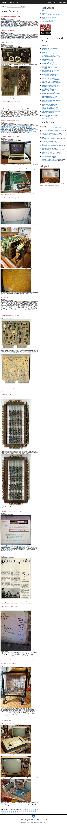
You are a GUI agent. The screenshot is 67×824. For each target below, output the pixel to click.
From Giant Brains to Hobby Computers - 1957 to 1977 (53, 149)
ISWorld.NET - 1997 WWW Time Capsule (11, 511)
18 (11, 810)
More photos (3, 98)
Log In (55, 2)
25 (25, 810)
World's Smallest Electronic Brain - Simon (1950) (52, 153)
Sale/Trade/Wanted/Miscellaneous (49, 17)
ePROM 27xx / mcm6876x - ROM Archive (11, 606)
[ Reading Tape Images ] (10, 20)
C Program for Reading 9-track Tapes (10, 101)
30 (35, 810)
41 (21, 811)
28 (31, 810)
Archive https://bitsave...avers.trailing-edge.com (15, 125)
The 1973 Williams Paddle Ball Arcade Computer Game (53, 135)
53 (9, 813)
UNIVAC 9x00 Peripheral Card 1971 (10, 315)
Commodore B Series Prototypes (49, 129)
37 (13, 811)
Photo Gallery (44, 18)
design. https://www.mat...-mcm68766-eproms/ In (17, 656)
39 (17, 811)
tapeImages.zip (9, 23)
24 (23, 810)
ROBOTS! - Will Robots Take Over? (49, 133)
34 (7, 811)
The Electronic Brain (46, 141)
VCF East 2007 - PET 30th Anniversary (50, 140)
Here (32, 301)
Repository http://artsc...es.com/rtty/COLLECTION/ (16, 128)
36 (11, 811)
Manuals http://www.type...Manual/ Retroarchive (16, 126)
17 (9, 810)
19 (13, 810)
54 (11, 813)
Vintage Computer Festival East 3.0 (49, 127)
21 (17, 810)
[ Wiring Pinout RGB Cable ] (10, 140)
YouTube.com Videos (46, 16)
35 (9, 811)
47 (33, 811)
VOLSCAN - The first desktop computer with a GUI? (53, 130)
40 (19, 811)
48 (35, 811)
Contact (49, 2)
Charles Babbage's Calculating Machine (50, 145)
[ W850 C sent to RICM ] (10, 46)
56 (15, 813)
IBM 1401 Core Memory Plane (8, 663)
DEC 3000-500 (24, 547)
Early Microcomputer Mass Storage (49, 160)
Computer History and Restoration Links (11, 120)
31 (1, 811)
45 (29, 811)
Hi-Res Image (9, 549)
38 (15, 811)
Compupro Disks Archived (7, 30)
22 (19, 810)
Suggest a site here (21, 124)
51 (5, 813)
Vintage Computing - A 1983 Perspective (50, 146)
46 (31, 811)
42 (23, 811)
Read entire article (21, 603)
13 (1, 810)
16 (7, 810)
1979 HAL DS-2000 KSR (7, 720)
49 (1, 813)
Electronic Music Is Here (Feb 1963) (10, 554)
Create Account (62, 2)
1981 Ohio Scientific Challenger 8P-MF (11, 197)
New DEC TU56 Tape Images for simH (10, 16)
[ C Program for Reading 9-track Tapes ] (13, 105)
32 (3, 811)
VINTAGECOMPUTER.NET (11, 2)
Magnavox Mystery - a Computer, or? (50, 134)
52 (7, 813)
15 (5, 810)
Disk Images (44, 13)
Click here (23, 38)
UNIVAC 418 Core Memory (7, 394)
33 (5, 811)
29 (33, 810)
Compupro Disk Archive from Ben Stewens (10, 34)
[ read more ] (21, 26)
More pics (3, 804)
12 (36, 809)
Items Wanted (4, 297)
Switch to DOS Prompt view (47, 21)
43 (25, 811)
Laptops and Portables (46, 148)
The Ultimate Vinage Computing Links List (50, 20)
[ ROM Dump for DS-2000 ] (10, 724)
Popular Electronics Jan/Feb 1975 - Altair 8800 (51, 159)
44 (27, 811)
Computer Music (45, 157)
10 (32, 809)
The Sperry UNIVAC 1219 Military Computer (51, 138)
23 (21, 810)
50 (3, 813)
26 (27, 810)
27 (29, 810)
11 (34, 809)
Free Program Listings (46, 156)
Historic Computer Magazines (48, 152)
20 (15, 810)
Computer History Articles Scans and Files (51, 14)
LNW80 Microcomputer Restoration (10, 136)
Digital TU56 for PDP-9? (7, 42)
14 (3, 810)
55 (13, 813)
